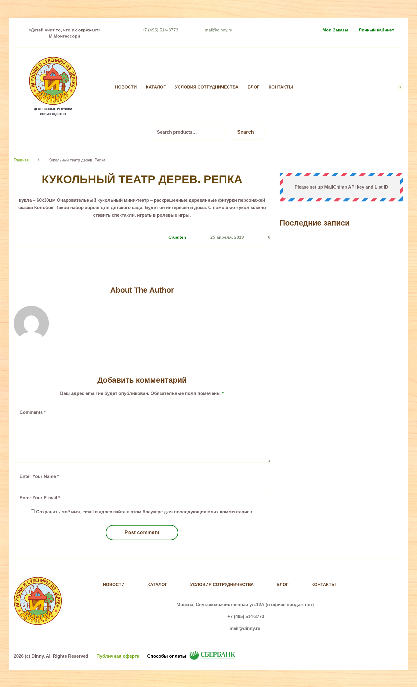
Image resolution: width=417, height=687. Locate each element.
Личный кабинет (376, 29)
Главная (21, 160)
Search (245, 132)
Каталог (156, 87)
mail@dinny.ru (218, 29)
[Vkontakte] (317, 87)
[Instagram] (329, 87)
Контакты (281, 87)
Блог (253, 87)
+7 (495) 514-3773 (160, 29)
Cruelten (177, 237)
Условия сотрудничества (206, 87)
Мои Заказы (335, 29)
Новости (126, 87)
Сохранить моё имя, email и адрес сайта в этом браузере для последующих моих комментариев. (144, 511)
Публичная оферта (117, 656)
